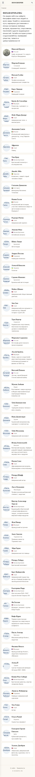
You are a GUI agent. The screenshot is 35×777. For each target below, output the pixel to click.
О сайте (12, 768)
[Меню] (3, 2)
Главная (3, 8)
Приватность (21, 768)
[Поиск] (32, 2)
